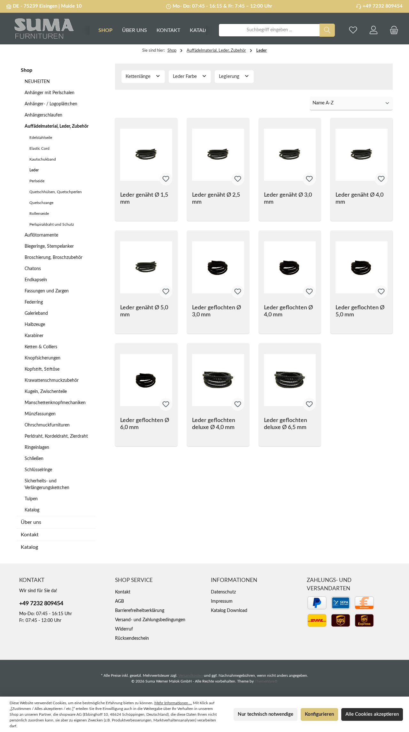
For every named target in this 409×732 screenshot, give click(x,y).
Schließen (34, 459)
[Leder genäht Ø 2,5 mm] (218, 155)
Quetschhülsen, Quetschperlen (55, 192)
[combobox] (269, 30)
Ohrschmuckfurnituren (47, 425)
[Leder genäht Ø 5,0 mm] (146, 267)
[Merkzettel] (353, 30)
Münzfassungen (40, 414)
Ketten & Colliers (41, 347)
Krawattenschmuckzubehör (52, 380)
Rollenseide (39, 213)
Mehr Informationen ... (173, 703)
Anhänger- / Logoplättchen (51, 104)
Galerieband (36, 313)
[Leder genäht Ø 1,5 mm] (146, 155)
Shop (26, 70)
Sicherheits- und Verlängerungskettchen (47, 484)
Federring (34, 302)
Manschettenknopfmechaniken (55, 403)
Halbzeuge (35, 324)
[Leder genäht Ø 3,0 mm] (290, 155)
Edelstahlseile (40, 138)
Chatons (33, 269)
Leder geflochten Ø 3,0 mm (216, 311)
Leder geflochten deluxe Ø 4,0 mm (213, 424)
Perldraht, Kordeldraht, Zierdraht (56, 436)
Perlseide (36, 181)
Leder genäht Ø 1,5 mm (144, 198)
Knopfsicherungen (42, 358)
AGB (119, 601)
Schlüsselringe (38, 470)
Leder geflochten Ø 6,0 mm (144, 424)
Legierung (230, 76)
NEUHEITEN (37, 81)
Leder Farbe (185, 76)
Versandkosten (190, 675)
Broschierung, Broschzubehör (53, 257)
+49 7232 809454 (383, 6)
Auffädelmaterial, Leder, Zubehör (57, 126)
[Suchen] (327, 30)
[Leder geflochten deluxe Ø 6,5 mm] (290, 380)
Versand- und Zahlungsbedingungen (150, 620)
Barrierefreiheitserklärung (139, 610)
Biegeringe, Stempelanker (49, 246)
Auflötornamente (41, 235)
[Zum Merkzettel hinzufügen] (165, 179)
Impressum (222, 601)
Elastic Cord (39, 148)
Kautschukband (42, 159)
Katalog (32, 510)
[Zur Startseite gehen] (41, 30)
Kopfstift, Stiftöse (42, 369)
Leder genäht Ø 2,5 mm (216, 198)
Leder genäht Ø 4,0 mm (359, 198)
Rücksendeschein (132, 638)
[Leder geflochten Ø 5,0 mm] (362, 267)
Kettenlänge (139, 76)
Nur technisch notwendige (265, 714)
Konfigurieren (319, 714)
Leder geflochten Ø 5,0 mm (360, 311)
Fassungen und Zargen (47, 291)
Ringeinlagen (37, 447)
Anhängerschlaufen (43, 115)
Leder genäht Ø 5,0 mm (144, 311)
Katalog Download (229, 610)
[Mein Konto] (373, 30)
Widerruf (124, 629)
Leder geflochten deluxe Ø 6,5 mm (285, 424)
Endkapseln (36, 280)
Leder (34, 170)
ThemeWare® (266, 681)
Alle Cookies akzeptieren (372, 714)
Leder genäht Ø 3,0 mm (288, 198)
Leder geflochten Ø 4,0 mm (288, 311)
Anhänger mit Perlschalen (49, 93)
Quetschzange (41, 203)
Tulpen (31, 499)
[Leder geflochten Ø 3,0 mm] (218, 267)
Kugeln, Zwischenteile (46, 391)
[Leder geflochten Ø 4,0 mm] (290, 267)
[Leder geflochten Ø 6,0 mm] (146, 380)
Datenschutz (223, 592)
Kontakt (30, 534)
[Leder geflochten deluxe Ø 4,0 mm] (218, 380)
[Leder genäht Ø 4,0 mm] (362, 155)
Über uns (31, 522)
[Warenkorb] (394, 30)
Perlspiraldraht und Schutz (51, 224)
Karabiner (34, 336)
